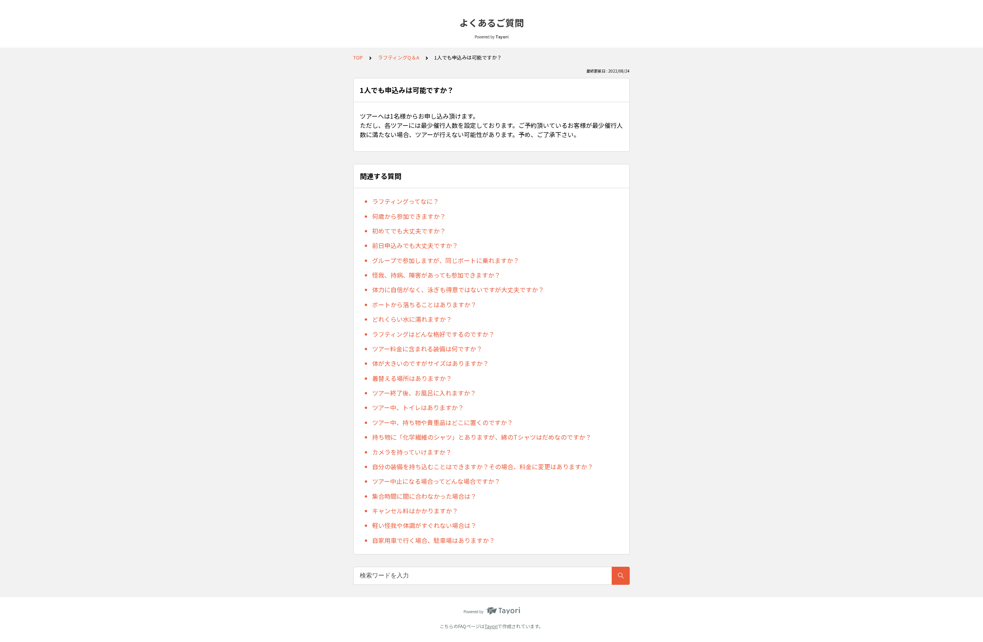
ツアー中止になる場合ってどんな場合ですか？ (436, 481)
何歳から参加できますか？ (409, 216)
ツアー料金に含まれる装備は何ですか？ (427, 348)
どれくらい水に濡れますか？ (412, 319)
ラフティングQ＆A (398, 57)
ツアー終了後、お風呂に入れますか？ (424, 392)
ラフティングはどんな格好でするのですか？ (433, 334)
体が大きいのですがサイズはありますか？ (430, 363)
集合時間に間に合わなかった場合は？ (424, 496)
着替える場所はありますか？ (412, 378)
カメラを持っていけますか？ (412, 452)
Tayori (491, 626)
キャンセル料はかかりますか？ (415, 510)
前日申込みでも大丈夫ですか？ (415, 245)
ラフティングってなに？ (405, 201)
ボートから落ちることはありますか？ (424, 304)
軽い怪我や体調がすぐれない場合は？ (424, 525)
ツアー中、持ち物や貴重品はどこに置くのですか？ (442, 422)
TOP (358, 57)
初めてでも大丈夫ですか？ (409, 230)
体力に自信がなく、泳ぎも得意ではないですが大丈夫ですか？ (458, 289)
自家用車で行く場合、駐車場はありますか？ (433, 540)
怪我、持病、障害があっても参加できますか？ (436, 275)
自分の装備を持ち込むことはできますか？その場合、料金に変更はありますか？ (482, 466)
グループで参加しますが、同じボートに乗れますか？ (445, 260)
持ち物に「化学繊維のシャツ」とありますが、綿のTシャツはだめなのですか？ (481, 437)
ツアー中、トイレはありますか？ (418, 407)
